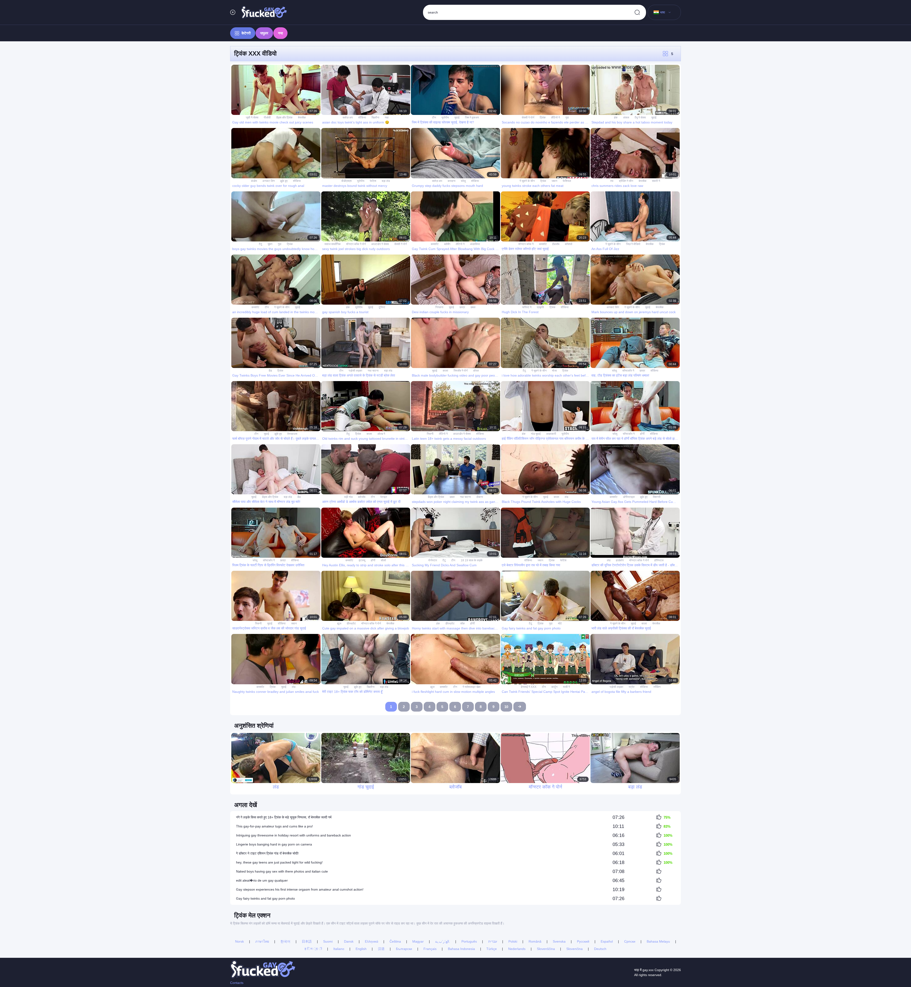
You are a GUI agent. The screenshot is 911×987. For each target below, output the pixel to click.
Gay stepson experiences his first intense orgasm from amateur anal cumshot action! (299, 889)
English (361, 949)
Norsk (239, 941)
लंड (566, 497)
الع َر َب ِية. (442, 941)
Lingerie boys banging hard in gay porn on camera (274, 844)
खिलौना (375, 117)
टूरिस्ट (382, 307)
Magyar (418, 941)
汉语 (381, 949)
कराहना (452, 181)
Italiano (338, 949)
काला (445, 370)
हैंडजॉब (555, 244)
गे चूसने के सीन (527, 181)
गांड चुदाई (536, 433)
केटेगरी (246, 33)
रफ (612, 181)
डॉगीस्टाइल (629, 497)
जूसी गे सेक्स (252, 117)
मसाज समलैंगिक (333, 244)
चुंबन (270, 244)
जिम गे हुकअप (472, 117)
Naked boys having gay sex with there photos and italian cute (282, 871)
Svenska (559, 941)
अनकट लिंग (268, 181)
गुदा (567, 117)
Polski (512, 941)
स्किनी (430, 433)
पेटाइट (383, 497)
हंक (616, 117)
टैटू (260, 244)
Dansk (348, 941)
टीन (434, 117)
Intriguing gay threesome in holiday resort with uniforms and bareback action (293, 835)
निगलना (439, 307)
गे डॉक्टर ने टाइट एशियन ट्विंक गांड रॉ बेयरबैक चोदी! (267, 853)
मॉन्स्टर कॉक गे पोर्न (356, 244)
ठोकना (479, 497)
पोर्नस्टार (432, 560)
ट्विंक (543, 117)
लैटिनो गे (555, 117)
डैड (270, 370)
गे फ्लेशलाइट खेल (471, 687)
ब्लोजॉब (361, 497)
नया (280, 33)
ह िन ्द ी (313, 949)
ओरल (476, 370)
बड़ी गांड (348, 497)
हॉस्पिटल (659, 560)
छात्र (462, 307)
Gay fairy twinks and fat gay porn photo (265, 898)
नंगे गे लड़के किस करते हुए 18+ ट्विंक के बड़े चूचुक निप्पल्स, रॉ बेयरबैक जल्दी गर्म (283, 817)
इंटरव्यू (362, 560)
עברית (492, 941)
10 (506, 707)
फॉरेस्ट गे (526, 307)
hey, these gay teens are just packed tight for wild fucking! (279, 862)
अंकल (626, 117)
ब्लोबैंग (447, 244)
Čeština (395, 941)
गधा (387, 117)
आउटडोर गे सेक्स (380, 244)
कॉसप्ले (568, 244)
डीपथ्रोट (351, 623)
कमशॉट (435, 244)
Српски (629, 941)
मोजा (554, 370)
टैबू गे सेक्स (640, 117)
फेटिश (373, 181)
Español (607, 941)
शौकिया (362, 117)
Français (430, 949)
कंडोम (254, 181)
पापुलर (264, 33)
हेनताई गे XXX (528, 687)
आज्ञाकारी (551, 433)
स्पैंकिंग (656, 687)
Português (469, 941)
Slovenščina (546, 949)
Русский (583, 941)
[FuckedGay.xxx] (264, 12)
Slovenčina (574, 949)
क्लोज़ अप (348, 117)
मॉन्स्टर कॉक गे (526, 244)
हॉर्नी (642, 433)
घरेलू (463, 181)
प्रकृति (540, 307)
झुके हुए (284, 181)
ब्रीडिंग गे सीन (626, 181)
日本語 (307, 941)
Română (535, 941)
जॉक (462, 623)
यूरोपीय (445, 117)
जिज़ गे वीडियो (633, 244)
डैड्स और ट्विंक (284, 117)
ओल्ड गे (381, 433)
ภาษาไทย (262, 941)
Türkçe (491, 949)
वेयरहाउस (292, 433)
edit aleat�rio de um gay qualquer (262, 880)
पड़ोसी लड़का (355, 370)
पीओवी (267, 117)
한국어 (285, 941)
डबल (472, 307)
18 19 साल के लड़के (472, 560)
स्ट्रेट (632, 687)
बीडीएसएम (346, 181)
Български (404, 949)
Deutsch (600, 949)
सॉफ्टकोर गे (628, 370)
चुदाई (457, 117)
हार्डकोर (620, 560)
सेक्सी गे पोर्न (528, 117)
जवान (554, 181)
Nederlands (516, 949)
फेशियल (567, 181)
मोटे (560, 623)
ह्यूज (339, 623)
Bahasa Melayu (658, 941)
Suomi (328, 941)
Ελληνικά (371, 941)
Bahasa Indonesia (461, 949)
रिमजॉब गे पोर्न (461, 370)
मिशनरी (656, 497)
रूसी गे (566, 687)
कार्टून (554, 687)
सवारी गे (656, 181)
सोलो (383, 560)
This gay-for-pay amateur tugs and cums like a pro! (274, 826)
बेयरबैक (302, 117)
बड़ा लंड (386, 181)
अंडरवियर (475, 244)
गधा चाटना (373, 370)
